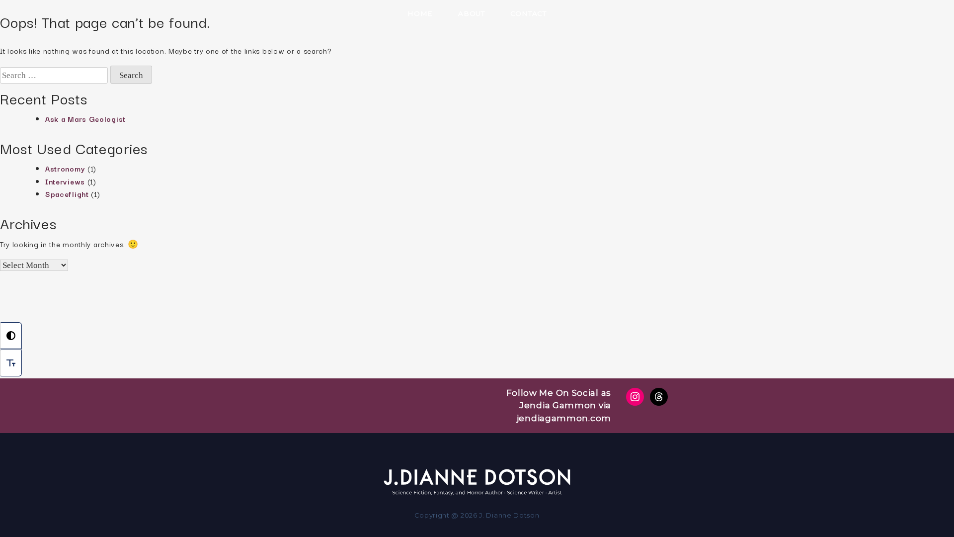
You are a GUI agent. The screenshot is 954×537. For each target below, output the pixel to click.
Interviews (65, 181)
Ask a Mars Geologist (85, 118)
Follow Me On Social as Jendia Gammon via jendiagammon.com (558, 405)
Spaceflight (67, 193)
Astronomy (65, 168)
